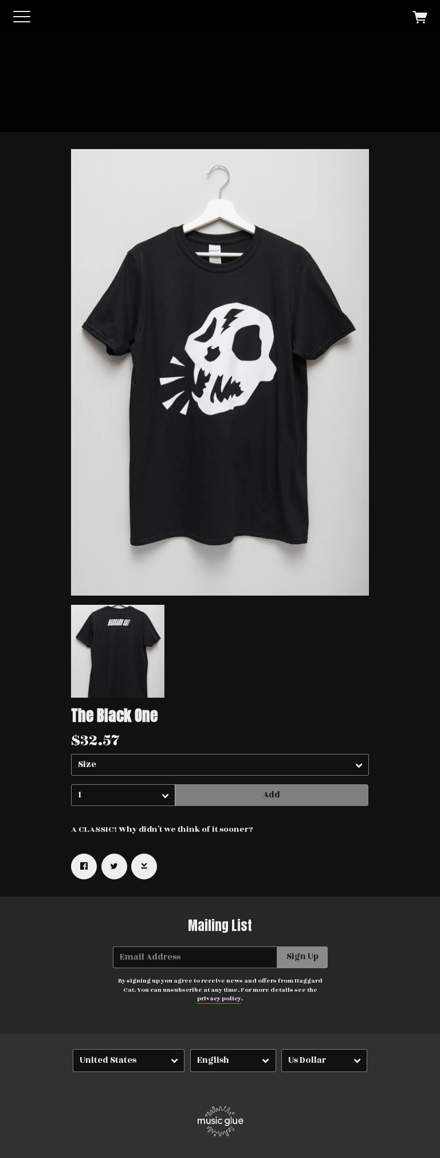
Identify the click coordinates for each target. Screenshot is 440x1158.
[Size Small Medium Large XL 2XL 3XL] (220, 765)
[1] (123, 795)
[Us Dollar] (324, 1061)
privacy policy (219, 998)
